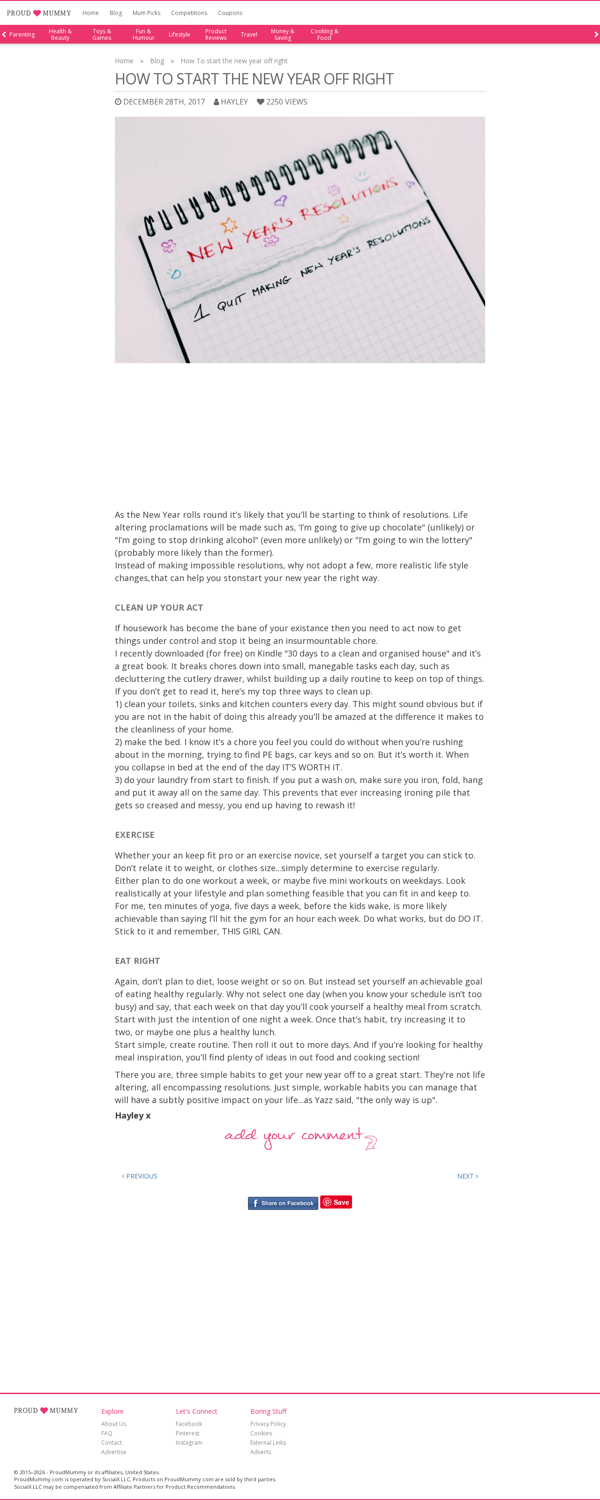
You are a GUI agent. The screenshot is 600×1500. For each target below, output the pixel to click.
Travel (249, 34)
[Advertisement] (300, 438)
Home (90, 13)
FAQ (106, 1433)
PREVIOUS (141, 1176)
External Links (268, 1443)
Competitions (189, 13)
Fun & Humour (144, 34)
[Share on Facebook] (283, 1202)
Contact (111, 1443)
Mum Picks (146, 13)
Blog (116, 13)
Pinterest (187, 1433)
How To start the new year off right (234, 60)
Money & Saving (282, 34)
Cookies (261, 1433)
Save (341, 1202)
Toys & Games (101, 34)
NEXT (466, 1176)
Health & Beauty (60, 34)
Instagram (189, 1443)
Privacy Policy (268, 1424)
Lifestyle (179, 34)
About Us (113, 1424)
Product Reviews (215, 34)
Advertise (114, 1452)
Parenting (22, 34)
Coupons (230, 13)
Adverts (260, 1452)
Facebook (189, 1424)
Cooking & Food (324, 34)
